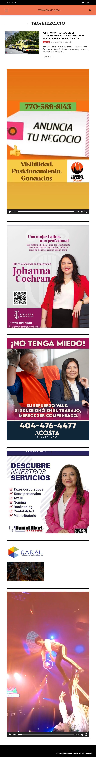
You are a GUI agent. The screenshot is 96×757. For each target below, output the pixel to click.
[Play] (10, 212)
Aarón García (57, 42)
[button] (48, 141)
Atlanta (46, 42)
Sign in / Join (11, 2)
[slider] (46, 211)
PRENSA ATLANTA (71, 753)
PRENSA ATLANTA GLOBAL (49, 10)
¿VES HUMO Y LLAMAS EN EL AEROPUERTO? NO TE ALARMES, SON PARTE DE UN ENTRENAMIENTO (63, 35)
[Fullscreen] (86, 212)
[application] (48, 141)
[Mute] (82, 212)
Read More (48, 57)
